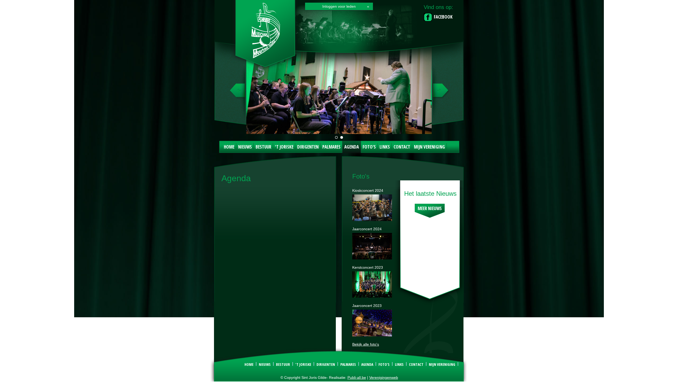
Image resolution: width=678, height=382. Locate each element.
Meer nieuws (430, 208)
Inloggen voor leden (339, 6)
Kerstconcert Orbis (341, 137)
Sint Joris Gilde (265, 35)
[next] (440, 93)
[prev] (238, 93)
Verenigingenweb (383, 377)
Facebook (443, 17)
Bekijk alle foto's (365, 344)
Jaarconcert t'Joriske (336, 137)
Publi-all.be (356, 377)
